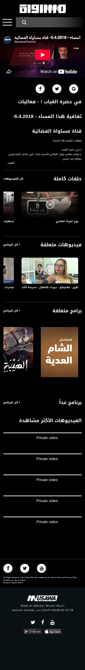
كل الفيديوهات (13, 178)
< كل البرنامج (11, 244)
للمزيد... (10, 163)
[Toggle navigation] (7, 22)
